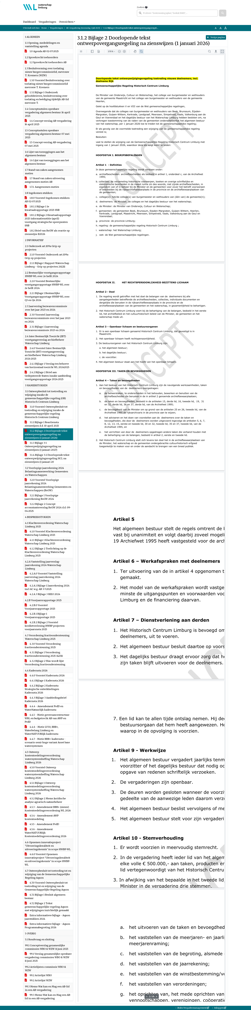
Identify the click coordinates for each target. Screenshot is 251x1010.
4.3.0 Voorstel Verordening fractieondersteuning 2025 (43, 645)
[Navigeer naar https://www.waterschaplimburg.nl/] (37, 11)
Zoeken (141, 7)
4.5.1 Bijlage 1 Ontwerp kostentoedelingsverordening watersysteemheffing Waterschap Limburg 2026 (44, 788)
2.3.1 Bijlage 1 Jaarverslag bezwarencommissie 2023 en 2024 (45, 328)
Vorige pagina (217, 37)
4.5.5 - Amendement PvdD (44, 824)
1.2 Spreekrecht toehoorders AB (48, 62)
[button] (222, 13)
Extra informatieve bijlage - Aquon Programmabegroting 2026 (47, 925)
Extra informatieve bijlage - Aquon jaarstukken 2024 (47, 917)
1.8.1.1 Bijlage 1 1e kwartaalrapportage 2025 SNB (42, 208)
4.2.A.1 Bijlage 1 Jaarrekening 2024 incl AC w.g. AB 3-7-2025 (47, 587)
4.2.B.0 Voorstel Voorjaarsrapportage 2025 (40, 607)
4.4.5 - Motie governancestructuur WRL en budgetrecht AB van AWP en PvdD (47, 718)
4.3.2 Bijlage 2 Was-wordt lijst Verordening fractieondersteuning (45, 662)
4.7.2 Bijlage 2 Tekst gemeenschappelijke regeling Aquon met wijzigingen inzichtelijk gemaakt (47, 907)
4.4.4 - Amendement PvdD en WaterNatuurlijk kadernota (44, 708)
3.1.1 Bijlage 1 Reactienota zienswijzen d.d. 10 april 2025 (42, 424)
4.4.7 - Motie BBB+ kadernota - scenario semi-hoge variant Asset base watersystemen (47, 742)
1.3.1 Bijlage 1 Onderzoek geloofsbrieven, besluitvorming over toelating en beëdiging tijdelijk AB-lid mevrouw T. (47, 97)
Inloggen (219, 1008)
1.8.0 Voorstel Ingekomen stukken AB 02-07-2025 (47, 199)
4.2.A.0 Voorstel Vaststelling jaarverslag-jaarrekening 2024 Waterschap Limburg (43, 577)
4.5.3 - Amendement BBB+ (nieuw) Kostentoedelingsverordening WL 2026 (48, 809)
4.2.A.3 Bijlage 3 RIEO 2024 (44, 594)
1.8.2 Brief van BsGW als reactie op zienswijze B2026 (47, 232)
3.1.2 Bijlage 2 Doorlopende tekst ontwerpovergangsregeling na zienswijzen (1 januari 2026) (46, 434)
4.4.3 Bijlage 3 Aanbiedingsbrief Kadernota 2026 (45, 699)
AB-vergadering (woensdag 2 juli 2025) (83, 28)
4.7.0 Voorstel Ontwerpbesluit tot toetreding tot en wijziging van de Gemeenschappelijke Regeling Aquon (47, 886)
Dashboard (29, 21)
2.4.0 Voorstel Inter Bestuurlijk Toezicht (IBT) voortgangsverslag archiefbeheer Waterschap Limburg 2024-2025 (45, 353)
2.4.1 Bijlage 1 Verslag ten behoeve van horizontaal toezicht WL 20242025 (47, 365)
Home (44, 28)
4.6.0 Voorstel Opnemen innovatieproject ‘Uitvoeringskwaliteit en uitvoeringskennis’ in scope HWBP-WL (47, 859)
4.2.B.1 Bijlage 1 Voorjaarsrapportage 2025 (40, 615)
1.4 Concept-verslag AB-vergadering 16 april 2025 (48, 122)
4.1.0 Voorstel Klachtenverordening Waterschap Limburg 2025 (48, 533)
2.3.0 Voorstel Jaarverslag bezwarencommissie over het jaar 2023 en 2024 (47, 318)
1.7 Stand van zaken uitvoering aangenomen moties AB (45, 180)
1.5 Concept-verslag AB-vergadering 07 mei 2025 (48, 144)
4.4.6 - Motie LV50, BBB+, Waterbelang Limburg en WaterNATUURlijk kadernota (41, 730)
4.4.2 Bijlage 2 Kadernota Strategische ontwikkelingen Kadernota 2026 (42, 689)
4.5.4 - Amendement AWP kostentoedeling (42, 817)
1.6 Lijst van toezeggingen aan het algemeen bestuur (47, 162)
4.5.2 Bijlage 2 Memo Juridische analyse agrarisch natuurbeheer (45, 800)
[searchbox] (177, 13)
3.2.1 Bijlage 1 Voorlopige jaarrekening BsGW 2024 (41, 497)
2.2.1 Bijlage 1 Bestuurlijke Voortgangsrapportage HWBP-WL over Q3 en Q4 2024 (47, 297)
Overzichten (66, 21)
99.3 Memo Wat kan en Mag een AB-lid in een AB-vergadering (48, 996)
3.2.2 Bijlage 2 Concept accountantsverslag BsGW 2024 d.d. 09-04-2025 (48, 507)
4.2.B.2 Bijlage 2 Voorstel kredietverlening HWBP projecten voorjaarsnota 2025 (44, 626)
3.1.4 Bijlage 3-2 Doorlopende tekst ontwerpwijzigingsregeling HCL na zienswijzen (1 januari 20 (47, 458)
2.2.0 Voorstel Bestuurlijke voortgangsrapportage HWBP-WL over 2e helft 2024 (47, 285)
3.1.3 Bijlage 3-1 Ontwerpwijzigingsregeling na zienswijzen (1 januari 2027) (43, 446)
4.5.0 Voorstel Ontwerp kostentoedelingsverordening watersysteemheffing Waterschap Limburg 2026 (44, 772)
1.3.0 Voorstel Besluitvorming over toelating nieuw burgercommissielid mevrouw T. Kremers (47, 84)
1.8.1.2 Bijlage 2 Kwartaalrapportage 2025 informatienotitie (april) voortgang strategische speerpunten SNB (48, 220)
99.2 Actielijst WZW (40, 980)
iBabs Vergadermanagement (192, 1008)
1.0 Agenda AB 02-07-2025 (44, 51)
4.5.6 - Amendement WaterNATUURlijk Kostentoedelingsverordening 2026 (45, 833)
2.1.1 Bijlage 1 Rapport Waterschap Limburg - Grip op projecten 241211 (47, 265)
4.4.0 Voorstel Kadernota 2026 (47, 675)
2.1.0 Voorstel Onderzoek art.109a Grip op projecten (46, 256)
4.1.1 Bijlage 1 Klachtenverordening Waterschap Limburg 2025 (47, 542)
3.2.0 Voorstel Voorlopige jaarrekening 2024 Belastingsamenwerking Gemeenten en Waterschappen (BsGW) (48, 485)
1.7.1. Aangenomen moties (44, 186)
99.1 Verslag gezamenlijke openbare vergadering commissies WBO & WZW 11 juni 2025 (48, 957)
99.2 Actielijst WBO (40, 975)
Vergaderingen (47, 21)
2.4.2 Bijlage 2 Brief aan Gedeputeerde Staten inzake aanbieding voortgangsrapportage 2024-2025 (48, 376)
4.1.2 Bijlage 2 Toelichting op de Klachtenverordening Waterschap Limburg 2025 (46, 552)
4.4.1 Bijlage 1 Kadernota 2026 (46, 680)
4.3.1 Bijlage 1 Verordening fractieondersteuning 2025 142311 (44, 654)
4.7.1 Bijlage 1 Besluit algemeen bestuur (45, 896)
